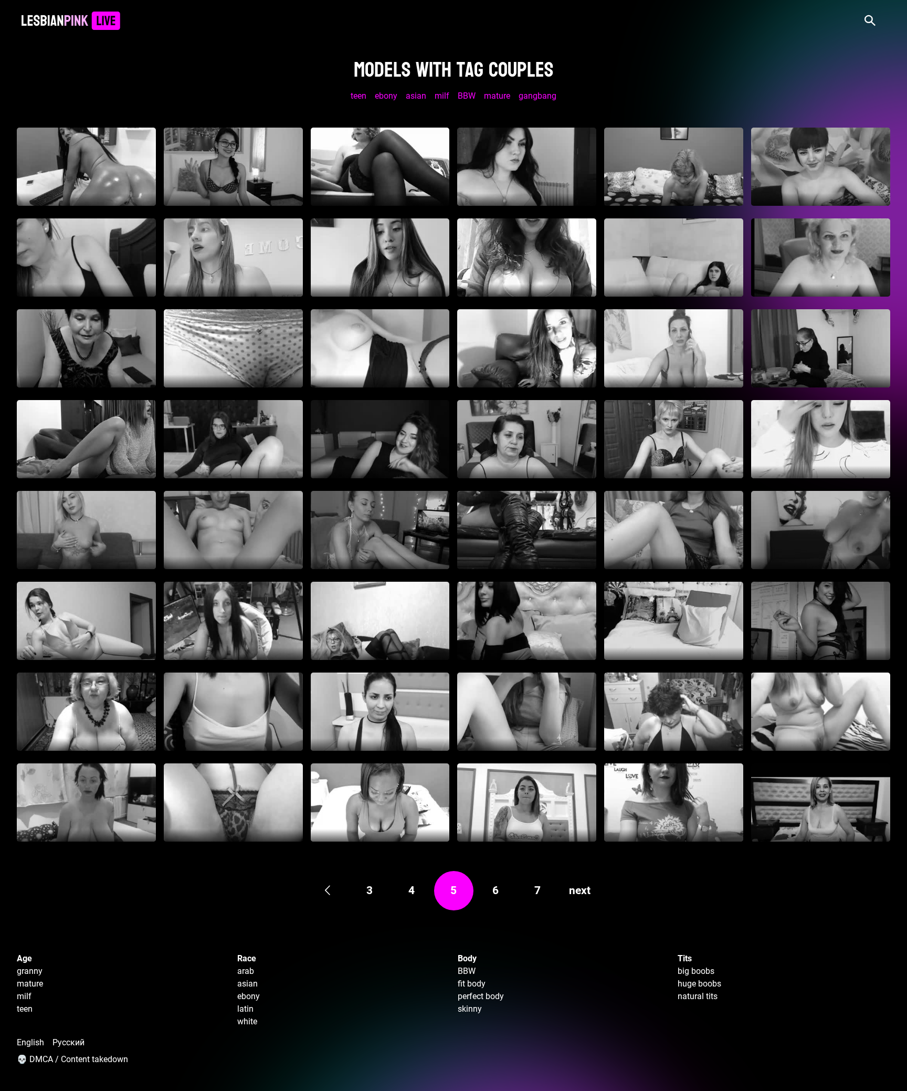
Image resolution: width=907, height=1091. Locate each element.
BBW (467, 96)
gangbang (537, 96)
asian (416, 96)
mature (497, 96)
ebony (386, 96)
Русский (68, 1042)
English (30, 1042)
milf (442, 96)
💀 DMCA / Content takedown (72, 1059)
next (579, 890)
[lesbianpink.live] (70, 20)
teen (358, 96)
